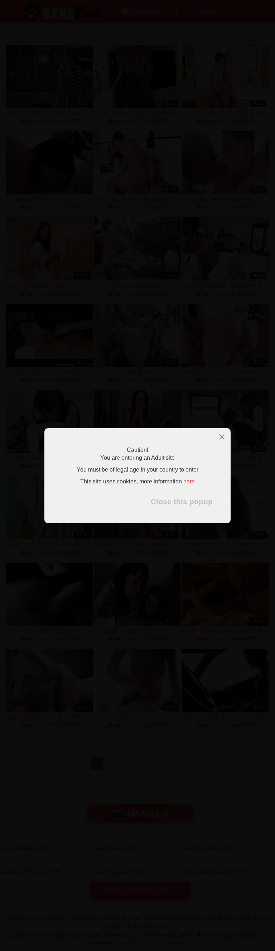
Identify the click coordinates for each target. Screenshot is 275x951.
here (189, 481)
